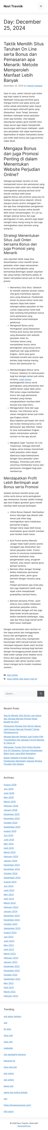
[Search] (40, 694)
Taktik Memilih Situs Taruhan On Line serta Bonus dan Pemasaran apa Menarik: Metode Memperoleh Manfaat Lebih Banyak (24, 62)
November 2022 (12, 970)
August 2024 (10, 882)
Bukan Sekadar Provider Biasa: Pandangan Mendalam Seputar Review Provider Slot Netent (23, 761)
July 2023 (8, 937)
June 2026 (9, 793)
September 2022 (12, 979)
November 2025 (12, 818)
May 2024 (9, 894)
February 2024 (11, 907)
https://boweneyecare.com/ (17, 1105)
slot (5, 1023)
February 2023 (11, 958)
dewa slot (8, 1086)
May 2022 (9, 983)
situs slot (8, 1042)
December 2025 (12, 814)
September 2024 (12, 877)
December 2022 (12, 966)
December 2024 (12, 865)
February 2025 (11, 856)
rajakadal (8, 1048)
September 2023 (12, 928)
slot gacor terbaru (12, 1016)
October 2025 (10, 823)
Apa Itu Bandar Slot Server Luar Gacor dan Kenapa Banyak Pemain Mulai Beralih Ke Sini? (22, 718)
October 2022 (10, 975)
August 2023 (10, 932)
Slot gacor (9, 1111)
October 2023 (10, 924)
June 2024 (9, 890)
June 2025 (9, 839)
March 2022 (10, 991)
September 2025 (12, 827)
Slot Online (12, 675)
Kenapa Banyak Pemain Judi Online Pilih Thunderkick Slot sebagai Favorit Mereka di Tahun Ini (24, 739)
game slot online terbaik (15, 1092)
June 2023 (9, 941)
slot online (9, 1073)
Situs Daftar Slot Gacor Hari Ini (22, 679)
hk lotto (7, 1029)
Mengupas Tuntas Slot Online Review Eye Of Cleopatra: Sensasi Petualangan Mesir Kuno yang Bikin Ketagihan (23, 750)
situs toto (8, 1035)
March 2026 (10, 801)
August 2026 (10, 784)
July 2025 (8, 835)
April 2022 (9, 987)
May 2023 (9, 945)
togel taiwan (25, 379)
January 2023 (10, 962)
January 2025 (10, 861)
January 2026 (10, 810)
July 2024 (8, 886)
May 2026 (9, 797)
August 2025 (10, 831)
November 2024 (12, 869)
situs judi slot (10, 1067)
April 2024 (9, 899)
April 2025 (9, 848)
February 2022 (11, 996)
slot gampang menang (15, 1054)
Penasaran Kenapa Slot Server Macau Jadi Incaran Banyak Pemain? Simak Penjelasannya (22, 729)
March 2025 (10, 852)
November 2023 (12, 920)
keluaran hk (9, 1061)
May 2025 (9, 844)
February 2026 (11, 806)
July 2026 (8, 789)
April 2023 (9, 949)
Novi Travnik (13, 6)
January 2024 (10, 911)
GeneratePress (24, 1126)
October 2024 (10, 873)
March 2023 (10, 953)
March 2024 (10, 903)
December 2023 (12, 915)
